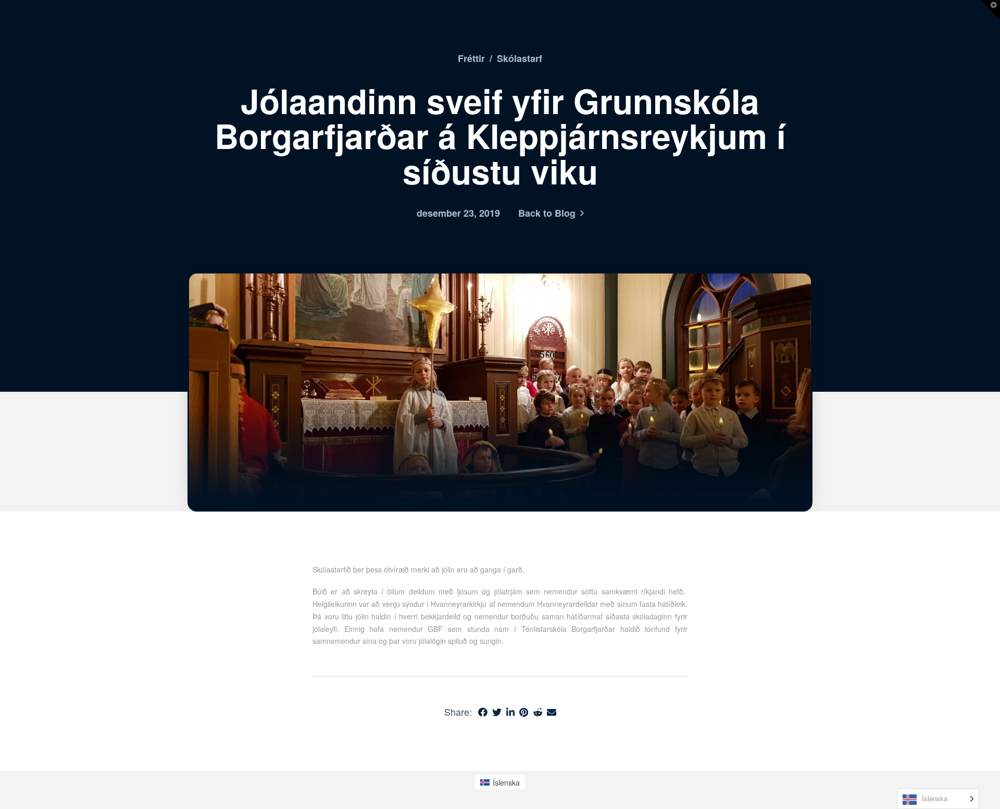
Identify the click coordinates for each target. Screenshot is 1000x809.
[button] (990, 10)
